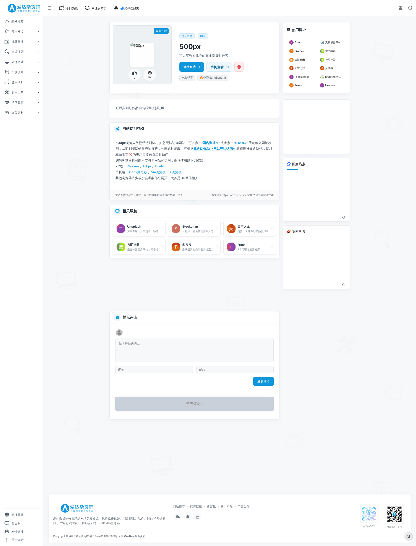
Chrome (133, 166)
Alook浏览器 (137, 172)
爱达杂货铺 (82, 536)
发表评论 (263, 381)
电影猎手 (187, 77)
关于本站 (227, 506)
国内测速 (209, 143)
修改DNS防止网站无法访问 (213, 149)
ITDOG (240, 143)
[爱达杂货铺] (78, 510)
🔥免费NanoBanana (213, 77)
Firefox (160, 166)
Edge (147, 166)
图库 (202, 36)
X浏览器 (176, 172)
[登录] (400, 8)
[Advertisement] (194, 285)
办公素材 (187, 36)
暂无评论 (129, 317)
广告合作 (243, 506)
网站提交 (179, 506)
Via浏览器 (158, 172)
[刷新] (343, 217)
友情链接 (196, 506)
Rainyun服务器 (109, 523)
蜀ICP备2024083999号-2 (104, 536)
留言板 (211, 506)
